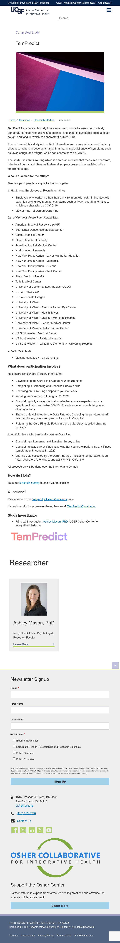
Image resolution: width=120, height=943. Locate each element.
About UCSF (105, 3)
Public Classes (24, 753)
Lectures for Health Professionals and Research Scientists (48, 747)
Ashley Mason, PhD (55, 521)
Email (14, 688)
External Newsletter (27, 740)
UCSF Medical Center (68, 3)
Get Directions (24, 805)
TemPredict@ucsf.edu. (81, 506)
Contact (13, 935)
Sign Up (60, 781)
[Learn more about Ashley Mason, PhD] (34, 615)
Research (24, 120)
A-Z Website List (83, 935)
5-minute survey (29, 483)
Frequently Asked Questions (49, 499)
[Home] (30, 11)
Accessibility (28, 935)
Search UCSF (89, 3)
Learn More (60, 906)
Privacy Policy (46, 935)
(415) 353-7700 (26, 813)
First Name (17, 703)
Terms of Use (64, 935)
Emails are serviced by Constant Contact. (71, 773)
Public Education (25, 759)
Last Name (17, 719)
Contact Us (24, 821)
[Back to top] (115, 665)
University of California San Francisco (29, 3)
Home (12, 120)
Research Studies (44, 120)
